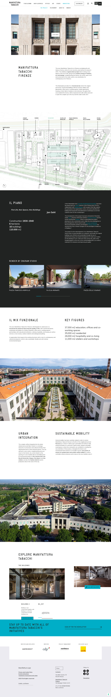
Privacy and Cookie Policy (25, 672)
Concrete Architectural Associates (87, 203)
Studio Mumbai (79, 207)
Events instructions (23, 674)
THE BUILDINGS (24, 565)
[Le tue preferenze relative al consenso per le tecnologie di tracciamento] (108, 694)
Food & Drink (27, 3)
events (58, 3)
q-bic (69, 217)
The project (44, 8)
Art (53, 3)
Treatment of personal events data (27, 675)
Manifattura (66, 3)
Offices (47, 3)
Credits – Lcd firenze (23, 683)
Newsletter (86, 678)
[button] (101, 283)
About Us (61, 8)
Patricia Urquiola (92, 224)
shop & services (38, 3)
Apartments (79, 3)
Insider (68, 8)
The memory (53, 8)
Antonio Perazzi (92, 217)
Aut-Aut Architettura (91, 223)
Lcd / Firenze (30, 685)
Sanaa (77, 205)
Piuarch (78, 219)
